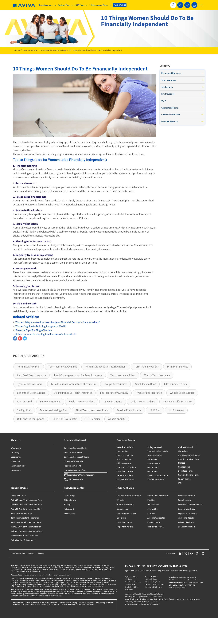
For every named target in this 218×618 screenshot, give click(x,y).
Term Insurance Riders (122, 375)
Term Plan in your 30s (147, 366)
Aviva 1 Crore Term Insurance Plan (26, 526)
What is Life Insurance (182, 392)
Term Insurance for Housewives (25, 517)
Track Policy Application (157, 475)
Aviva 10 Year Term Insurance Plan (26, 509)
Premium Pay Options (126, 467)
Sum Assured (24, 401)
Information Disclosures (158, 495)
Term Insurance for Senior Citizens (26, 522)
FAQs (180, 483)
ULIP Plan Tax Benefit (64, 419)
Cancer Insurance (112, 401)
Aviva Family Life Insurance (23, 540)
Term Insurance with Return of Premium (73, 384)
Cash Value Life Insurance (177, 401)
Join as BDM (152, 509)
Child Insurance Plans (143, 401)
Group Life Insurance (115, 384)
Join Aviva (15, 461)
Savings (62, 50)
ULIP (163, 100)
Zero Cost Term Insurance (31, 375)
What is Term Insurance (157, 375)
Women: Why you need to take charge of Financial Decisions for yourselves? (57, 322)
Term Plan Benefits (177, 366)
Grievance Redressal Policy (75, 448)
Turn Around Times (155, 479)
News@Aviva (69, 513)
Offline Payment (124, 463)
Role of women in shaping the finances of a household (45, 334)
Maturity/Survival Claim (188, 459)
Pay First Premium (125, 455)
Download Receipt (125, 471)
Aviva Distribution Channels (190, 504)
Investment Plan (18, 495)
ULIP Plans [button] (79, 5)
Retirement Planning (171, 73)
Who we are (16, 448)
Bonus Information (186, 526)
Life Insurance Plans (175, 384)
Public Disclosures (155, 526)
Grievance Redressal (75, 440)
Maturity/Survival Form (188, 474)
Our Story (15, 452)
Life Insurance (168, 93)
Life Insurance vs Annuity (114, 392)
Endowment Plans (50, 401)
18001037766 (180, 582)
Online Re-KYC (153, 471)
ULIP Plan (154, 410)
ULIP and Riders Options (30, 419)
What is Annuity (116, 419)
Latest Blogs (69, 495)
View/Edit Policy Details (157, 451)
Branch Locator (185, 500)
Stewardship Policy (125, 504)
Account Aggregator (156, 517)
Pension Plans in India (129, 410)
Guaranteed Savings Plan (53, 410)
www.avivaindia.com (151, 604)
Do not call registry (18, 553)
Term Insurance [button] (46, 5)
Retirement (69, 509)
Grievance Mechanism (73, 452)
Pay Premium (123, 451)
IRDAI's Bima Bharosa (73, 461)
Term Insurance (168, 79)
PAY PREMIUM (120, 5)
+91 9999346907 (76, 479)
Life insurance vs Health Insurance (73, 392)
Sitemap (41, 553)
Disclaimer (121, 517)
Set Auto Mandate (125, 475)
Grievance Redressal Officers (76, 457)
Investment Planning (50, 50)
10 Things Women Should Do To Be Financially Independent (95, 50)
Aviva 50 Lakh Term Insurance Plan (26, 504)
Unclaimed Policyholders (189, 455)
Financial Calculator (187, 495)
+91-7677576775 (182, 585)
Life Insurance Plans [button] (99, 5)
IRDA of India (153, 504)
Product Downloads (126, 479)
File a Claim (183, 451)
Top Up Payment (124, 459)
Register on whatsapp (187, 513)
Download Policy (154, 455)
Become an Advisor (186, 509)
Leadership (16, 457)
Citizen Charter (184, 479)
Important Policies (125, 526)
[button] (187, 5)
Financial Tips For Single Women (33, 330)
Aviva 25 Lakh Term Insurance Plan (26, 500)
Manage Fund (184, 466)
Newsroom (16, 470)
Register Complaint (72, 465)
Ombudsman (122, 509)
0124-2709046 (198, 582)
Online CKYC (152, 467)
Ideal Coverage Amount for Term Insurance (78, 375)
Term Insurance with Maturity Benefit (105, 366)
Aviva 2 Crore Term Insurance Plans (26, 531)
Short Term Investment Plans (92, 410)
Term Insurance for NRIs (21, 513)
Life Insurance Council (126, 513)
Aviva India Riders (186, 522)
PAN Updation (153, 463)
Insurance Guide (30, 50)
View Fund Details (186, 517)
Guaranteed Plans (169, 107)
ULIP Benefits (92, 419)
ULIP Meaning (176, 410)
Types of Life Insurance (30, 384)
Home (17, 50)
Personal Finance (169, 121)
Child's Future (70, 500)
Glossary (31, 553)
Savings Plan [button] (64, 5)
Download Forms (185, 470)
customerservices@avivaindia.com (185, 580)
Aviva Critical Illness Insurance (24, 535)
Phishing (151, 500)
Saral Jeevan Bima (145, 384)
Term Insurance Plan (28, 366)
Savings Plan (24, 410)
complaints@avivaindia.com (81, 474)
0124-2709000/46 (182, 577)
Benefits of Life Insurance (31, 392)
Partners (151, 513)
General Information (170, 114)
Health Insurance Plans (82, 401)
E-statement (152, 459)
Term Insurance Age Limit (62, 366)
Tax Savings (167, 86)
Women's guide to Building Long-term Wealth (40, 326)
